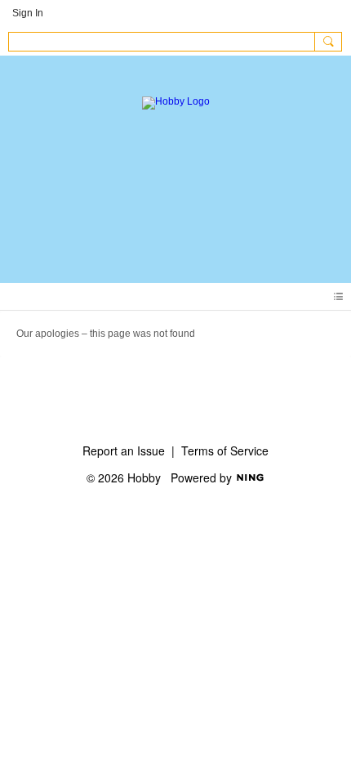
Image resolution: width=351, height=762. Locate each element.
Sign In (27, 13)
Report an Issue (123, 450)
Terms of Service (225, 450)
